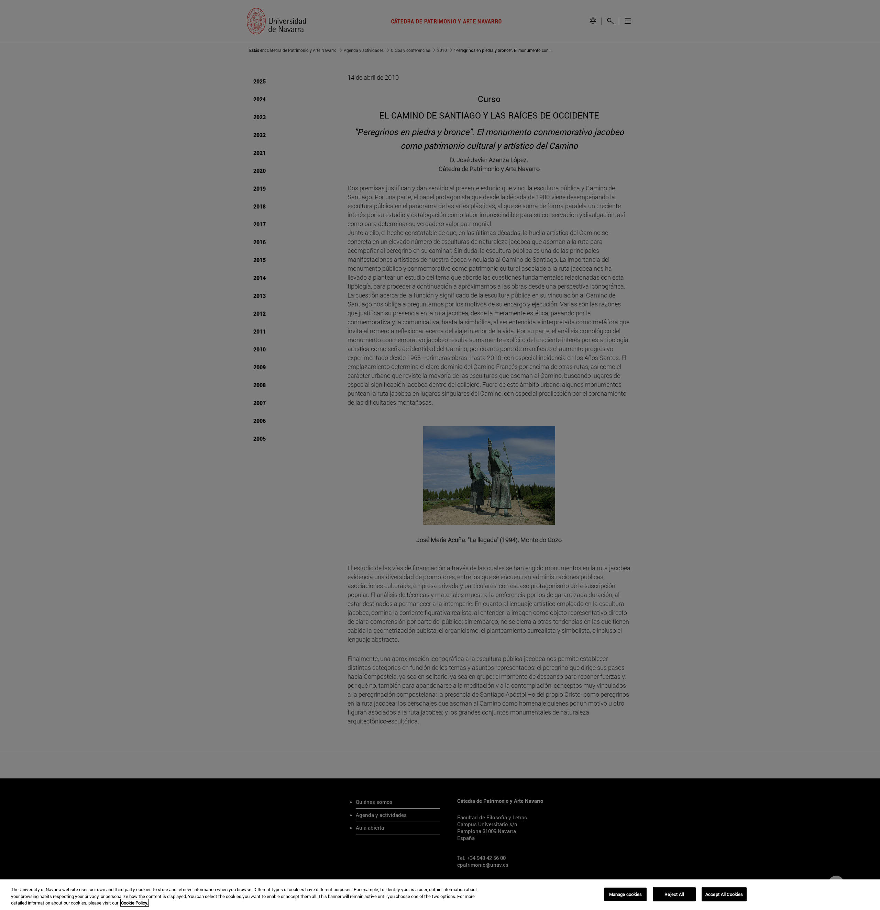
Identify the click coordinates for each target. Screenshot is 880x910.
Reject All (674, 894)
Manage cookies (625, 894)
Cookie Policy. (134, 903)
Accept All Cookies (724, 894)
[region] (440, 894)
